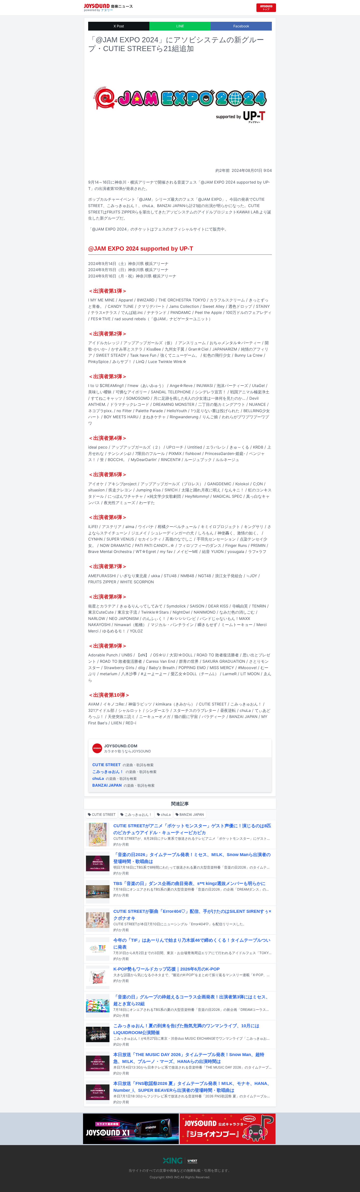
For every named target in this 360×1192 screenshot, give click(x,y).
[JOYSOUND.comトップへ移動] (266, 7)
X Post (119, 26)
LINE (180, 26)
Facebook (241, 26)
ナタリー (107, 10)
